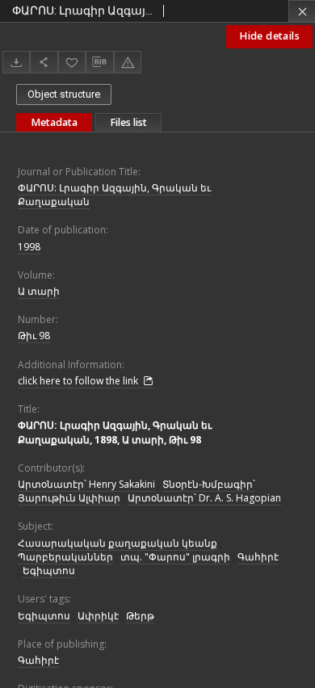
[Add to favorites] (72, 62)
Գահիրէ (258, 557)
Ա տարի (39, 291)
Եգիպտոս (49, 570)
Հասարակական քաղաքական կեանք (117, 543)
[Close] (301, 11)
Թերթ (140, 616)
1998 (29, 247)
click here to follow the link (79, 381)
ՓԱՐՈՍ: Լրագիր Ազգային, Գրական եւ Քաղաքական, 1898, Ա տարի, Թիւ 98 (115, 432)
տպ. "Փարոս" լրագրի (175, 557)
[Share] (43, 62)
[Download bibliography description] (99, 62)
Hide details (269, 36)
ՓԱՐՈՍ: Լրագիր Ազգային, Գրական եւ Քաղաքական (114, 194)
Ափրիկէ (98, 616)
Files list (128, 122)
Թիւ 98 (34, 335)
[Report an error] (127, 62)
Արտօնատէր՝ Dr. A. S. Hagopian (204, 498)
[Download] (16, 62)
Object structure (63, 94)
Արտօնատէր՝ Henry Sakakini (86, 484)
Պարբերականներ (65, 557)
